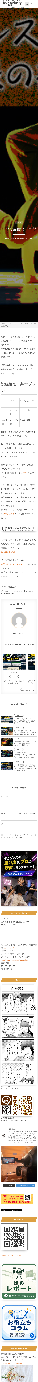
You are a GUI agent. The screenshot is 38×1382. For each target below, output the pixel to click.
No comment (29, 591)
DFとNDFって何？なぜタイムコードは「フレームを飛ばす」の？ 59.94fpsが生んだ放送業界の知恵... (14, 681)
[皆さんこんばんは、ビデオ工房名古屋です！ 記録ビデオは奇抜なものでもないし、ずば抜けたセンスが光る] (19, 1164)
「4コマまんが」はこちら (12, 1088)
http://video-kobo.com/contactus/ (14, 960)
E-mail (21, 813)
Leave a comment (8, 593)
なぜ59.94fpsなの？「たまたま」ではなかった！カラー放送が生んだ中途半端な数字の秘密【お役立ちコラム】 (25, 732)
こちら (25, 473)
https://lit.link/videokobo (11, 1255)
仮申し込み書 (8, 514)
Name (3, 813)
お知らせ (12, 586)
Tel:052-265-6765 (8, 552)
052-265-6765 (10, 948)
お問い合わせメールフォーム (13, 564)
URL (2, 824)
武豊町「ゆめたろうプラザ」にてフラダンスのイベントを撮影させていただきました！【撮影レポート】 (25, 743)
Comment (4, 797)
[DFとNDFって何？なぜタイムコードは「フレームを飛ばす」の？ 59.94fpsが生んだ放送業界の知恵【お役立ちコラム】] (14, 662)
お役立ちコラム (14, 676)
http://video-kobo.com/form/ (12, 1363)
